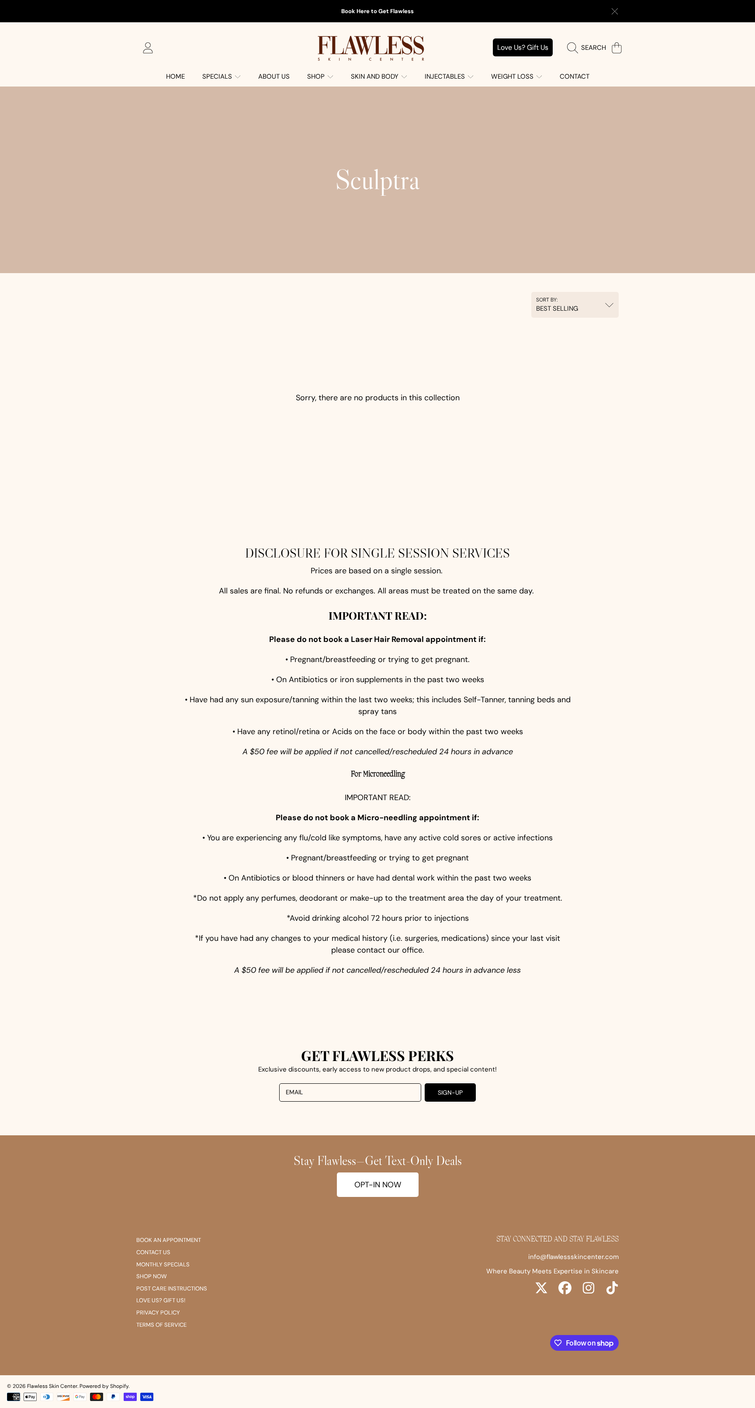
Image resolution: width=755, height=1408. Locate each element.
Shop (316, 76)
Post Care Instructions (171, 1288)
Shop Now (151, 1276)
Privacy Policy (158, 1312)
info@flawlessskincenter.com (573, 1256)
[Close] (615, 11)
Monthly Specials (163, 1264)
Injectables (446, 76)
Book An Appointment (168, 1240)
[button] (588, 47)
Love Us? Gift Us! (160, 1300)
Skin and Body (375, 76)
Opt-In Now (377, 1184)
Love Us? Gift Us (522, 47)
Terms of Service (161, 1324)
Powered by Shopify (104, 1386)
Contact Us (153, 1252)
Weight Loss (513, 76)
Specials (218, 76)
